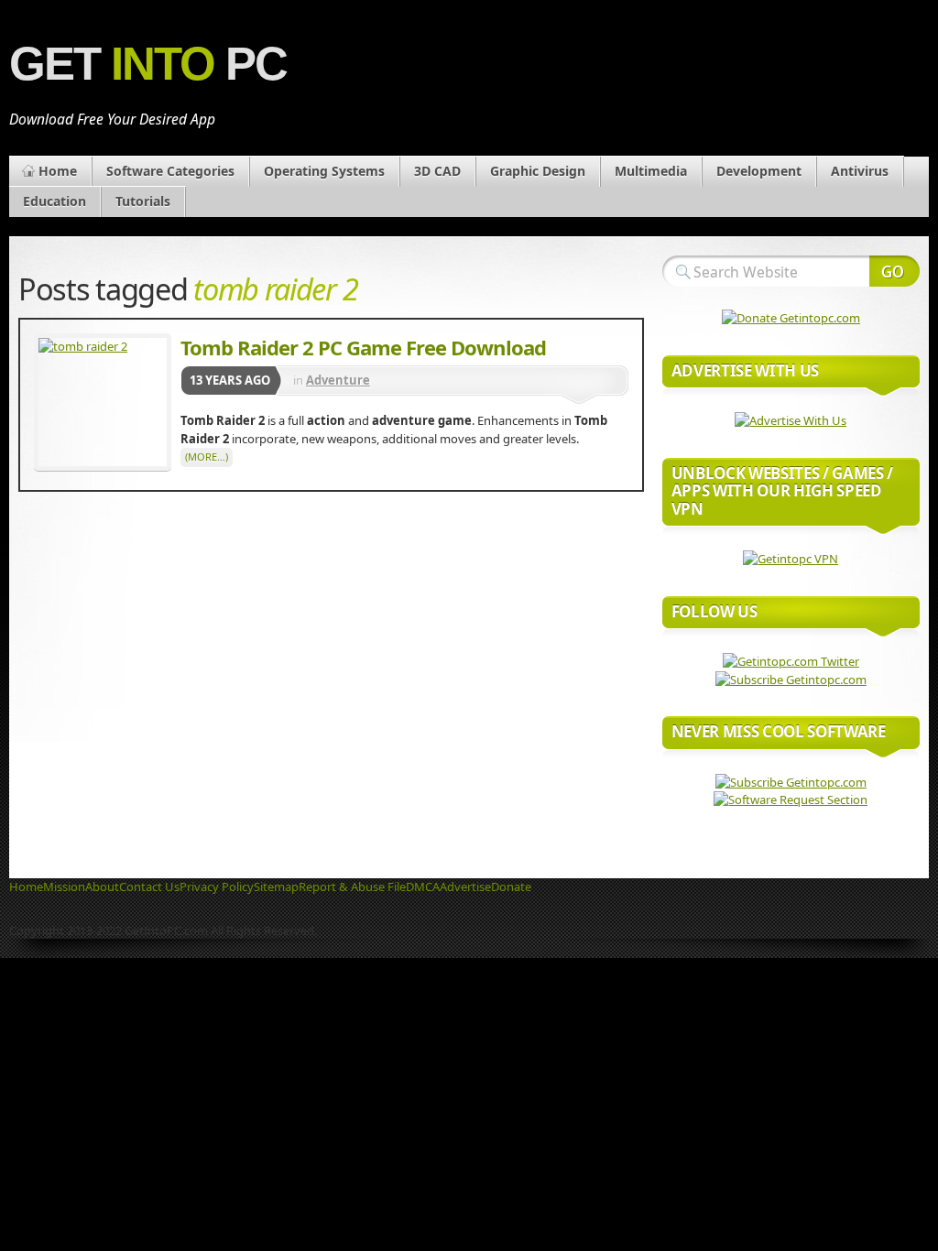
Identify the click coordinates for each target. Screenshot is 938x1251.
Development (759, 170)
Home (57, 170)
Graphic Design (537, 170)
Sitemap (276, 886)
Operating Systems (324, 170)
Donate (511, 886)
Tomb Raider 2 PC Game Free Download (363, 347)
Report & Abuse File (352, 886)
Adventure (338, 380)
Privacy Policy (217, 886)
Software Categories (170, 170)
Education (54, 201)
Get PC (148, 64)
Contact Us (149, 886)
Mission (64, 886)
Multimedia (651, 170)
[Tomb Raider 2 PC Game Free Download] (102, 402)
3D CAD (437, 170)
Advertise (465, 886)
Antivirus (860, 170)
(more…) (206, 456)
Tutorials (142, 201)
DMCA (423, 886)
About (102, 886)
